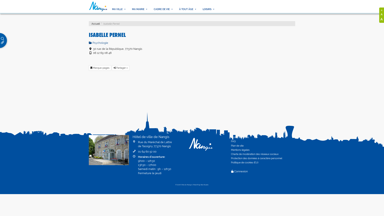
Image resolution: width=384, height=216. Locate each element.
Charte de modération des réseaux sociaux (255, 154)
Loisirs (207, 9)
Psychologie (100, 42)
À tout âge (186, 9)
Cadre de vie (162, 9)
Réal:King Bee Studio (200, 185)
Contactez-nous (240, 137)
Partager (121, 67)
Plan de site (237, 145)
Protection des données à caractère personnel (256, 158)
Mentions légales (240, 149)
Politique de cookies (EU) (244, 162)
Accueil (96, 23)
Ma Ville (117, 9)
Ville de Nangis (186, 185)
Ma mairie (138, 9)
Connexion (241, 171)
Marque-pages (101, 67)
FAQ (233, 141)
